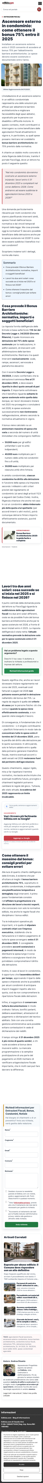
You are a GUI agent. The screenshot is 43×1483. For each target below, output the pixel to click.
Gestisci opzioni (23, 1476)
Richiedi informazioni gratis (22, 671)
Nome (8, 1130)
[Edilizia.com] (8, 3)
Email (7, 1150)
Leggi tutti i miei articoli (12, 1393)
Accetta (21, 1464)
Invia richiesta (21, 1225)
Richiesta (9, 1171)
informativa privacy (22, 1203)
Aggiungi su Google (21, 838)
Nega (21, 1470)
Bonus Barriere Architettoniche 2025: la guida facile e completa (27, 537)
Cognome (9, 1140)
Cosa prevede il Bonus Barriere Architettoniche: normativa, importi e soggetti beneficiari (22, 270)
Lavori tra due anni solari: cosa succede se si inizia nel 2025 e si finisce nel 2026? (20, 281)
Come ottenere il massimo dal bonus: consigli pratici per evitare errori (21, 292)
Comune (9, 1160)
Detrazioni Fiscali (12, 17)
